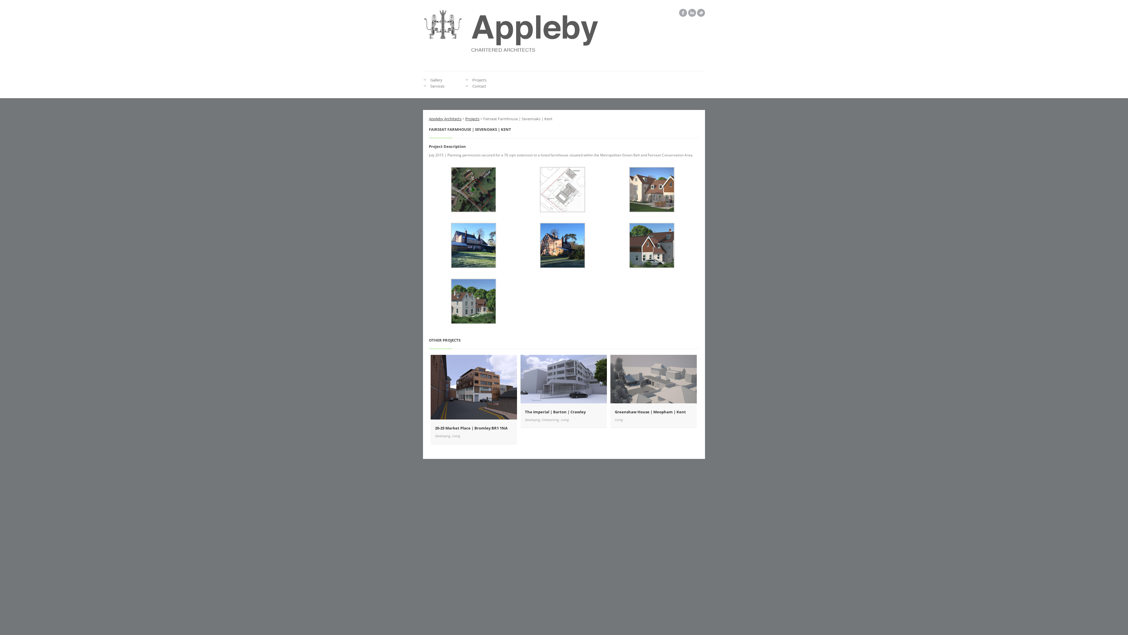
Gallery (436, 80)
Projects (479, 80)
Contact (479, 86)
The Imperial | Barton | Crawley (555, 412)
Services (437, 86)
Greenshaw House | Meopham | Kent (650, 412)
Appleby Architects (445, 118)
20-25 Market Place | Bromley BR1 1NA (471, 428)
